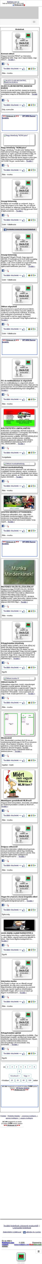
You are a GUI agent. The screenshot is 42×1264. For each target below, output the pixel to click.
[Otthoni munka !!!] (19, 678)
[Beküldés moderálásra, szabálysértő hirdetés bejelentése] (8, 64)
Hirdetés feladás (14, 1116)
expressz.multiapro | (29, 1116)
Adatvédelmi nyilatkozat (12, 1232)
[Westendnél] (19, 724)
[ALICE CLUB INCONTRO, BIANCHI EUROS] (19, 81)
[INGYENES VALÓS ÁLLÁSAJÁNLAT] (19, 572)
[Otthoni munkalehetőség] (19, 463)
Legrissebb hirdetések (22, 1228)
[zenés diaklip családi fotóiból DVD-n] (19, 925)
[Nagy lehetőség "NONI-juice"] (19, 140)
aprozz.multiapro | (12, 1118)
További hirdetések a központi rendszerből (21, 1226)
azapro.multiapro (26, 1118)
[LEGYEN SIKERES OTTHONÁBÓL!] (19, 502)
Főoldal (3, 1116)
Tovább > (11, 60)
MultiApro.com (12, 2)
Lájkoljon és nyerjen (33, 1232)
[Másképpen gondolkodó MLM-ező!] (19, 784)
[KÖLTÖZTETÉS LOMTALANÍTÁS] (19, 417)
